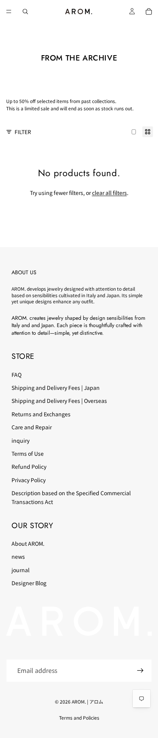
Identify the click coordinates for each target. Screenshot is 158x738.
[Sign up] (140, 671)
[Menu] (9, 11)
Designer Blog (29, 583)
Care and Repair (32, 427)
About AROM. (28, 543)
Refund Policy (29, 466)
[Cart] (148, 11)
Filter (23, 132)
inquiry (21, 440)
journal (21, 570)
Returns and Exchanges (41, 414)
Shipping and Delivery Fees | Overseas (59, 400)
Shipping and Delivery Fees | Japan (56, 387)
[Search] (25, 11)
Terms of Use (28, 453)
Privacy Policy (29, 480)
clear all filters (109, 192)
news (18, 556)
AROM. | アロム (87, 701)
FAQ (16, 374)
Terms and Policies (79, 717)
